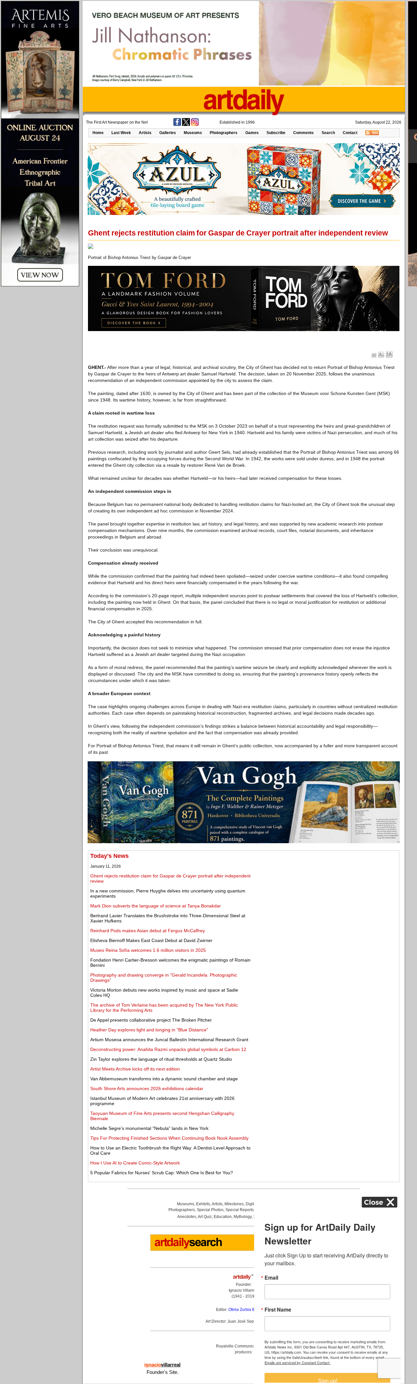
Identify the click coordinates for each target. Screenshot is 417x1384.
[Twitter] (186, 124)
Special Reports (239, 1210)
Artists (145, 132)
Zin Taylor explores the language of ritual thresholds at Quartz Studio (161, 1059)
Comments (303, 132)
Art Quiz (205, 1216)
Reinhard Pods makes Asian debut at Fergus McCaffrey (147, 930)
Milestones (234, 1204)
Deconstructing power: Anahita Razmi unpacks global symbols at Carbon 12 (168, 1049)
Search (328, 132)
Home (98, 132)
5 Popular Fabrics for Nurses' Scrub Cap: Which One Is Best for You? (161, 1172)
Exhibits (203, 1204)
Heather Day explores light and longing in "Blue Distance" (149, 1029)
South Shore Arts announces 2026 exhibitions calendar (146, 1088)
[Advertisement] (325, 898)
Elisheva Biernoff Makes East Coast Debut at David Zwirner (151, 940)
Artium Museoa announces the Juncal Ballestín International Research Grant (169, 1039)
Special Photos (210, 1210)
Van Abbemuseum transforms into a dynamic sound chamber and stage (164, 1078)
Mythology (243, 1216)
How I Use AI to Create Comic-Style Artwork (135, 1162)
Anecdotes (186, 1216)
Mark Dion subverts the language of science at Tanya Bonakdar (155, 905)
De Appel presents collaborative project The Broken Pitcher (151, 1020)
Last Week (121, 132)
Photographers (223, 132)
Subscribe (275, 132)
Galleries (167, 132)
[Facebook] (177, 124)
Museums (193, 132)
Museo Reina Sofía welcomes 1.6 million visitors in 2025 (148, 950)
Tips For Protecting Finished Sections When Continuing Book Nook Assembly (169, 1138)
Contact (350, 132)
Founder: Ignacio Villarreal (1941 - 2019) (244, 1290)
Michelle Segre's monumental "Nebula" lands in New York (149, 1128)
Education (223, 1216)
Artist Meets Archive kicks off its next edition (135, 1069)
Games (252, 132)
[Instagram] (195, 124)
